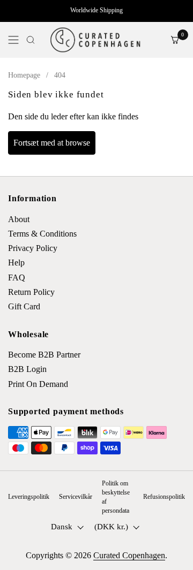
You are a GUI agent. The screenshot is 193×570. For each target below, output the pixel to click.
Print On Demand (38, 384)
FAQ (16, 277)
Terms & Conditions (42, 233)
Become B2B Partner (44, 354)
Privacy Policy (32, 248)
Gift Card (24, 306)
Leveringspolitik (28, 496)
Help (16, 262)
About (18, 219)
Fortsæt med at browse (51, 142)
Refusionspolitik (164, 496)
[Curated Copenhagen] (95, 39)
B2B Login (27, 369)
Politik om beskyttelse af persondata (116, 497)
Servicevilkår (75, 496)
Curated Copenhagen (129, 555)
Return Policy (31, 292)
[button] (30, 40)
